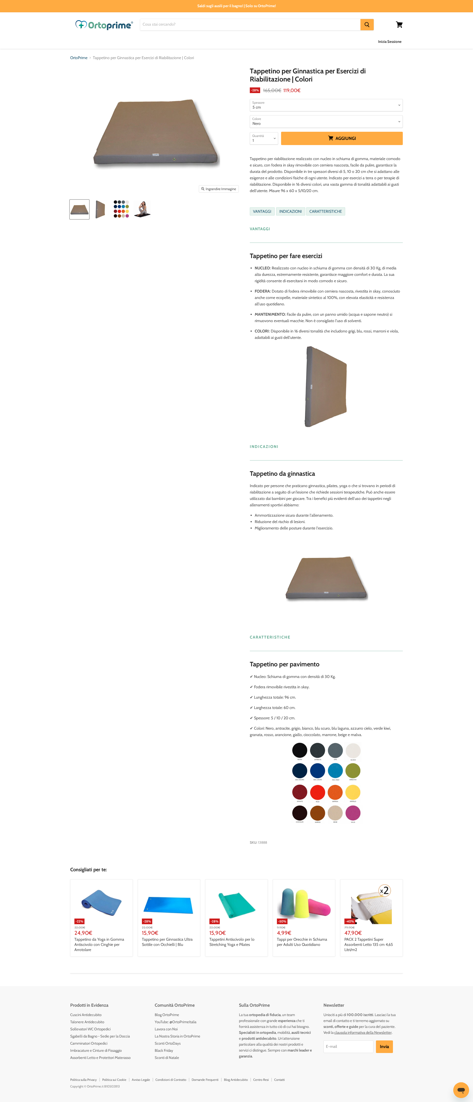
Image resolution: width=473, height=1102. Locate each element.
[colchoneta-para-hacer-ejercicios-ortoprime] (100, 209)
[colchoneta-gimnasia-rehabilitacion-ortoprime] (121, 209)
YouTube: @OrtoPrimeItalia (175, 1022)
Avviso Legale (141, 1080)
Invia (384, 1046)
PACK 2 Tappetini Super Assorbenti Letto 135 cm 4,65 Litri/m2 (368, 944)
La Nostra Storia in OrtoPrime (177, 1036)
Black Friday (164, 1050)
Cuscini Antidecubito (85, 1015)
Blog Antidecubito (236, 1080)
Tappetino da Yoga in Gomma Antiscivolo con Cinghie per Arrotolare (99, 944)
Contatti (279, 1080)
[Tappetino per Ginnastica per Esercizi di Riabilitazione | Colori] (142, 209)
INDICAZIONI (290, 211)
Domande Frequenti (205, 1080)
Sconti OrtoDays (168, 1043)
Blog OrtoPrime (167, 1015)
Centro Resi (261, 1080)
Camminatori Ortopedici (88, 1043)
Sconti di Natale (167, 1057)
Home (75, 41)
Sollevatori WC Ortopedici (90, 1029)
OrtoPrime (78, 58)
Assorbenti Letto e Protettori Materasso (100, 1057)
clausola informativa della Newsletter (363, 1032)
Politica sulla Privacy (83, 1080)
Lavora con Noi (166, 1029)
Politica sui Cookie (114, 1080)
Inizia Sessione (390, 41)
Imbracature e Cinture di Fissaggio (96, 1050)
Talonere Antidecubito (87, 1022)
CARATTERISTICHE (325, 211)
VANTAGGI (262, 211)
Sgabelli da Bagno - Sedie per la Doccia (100, 1036)
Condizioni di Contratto (170, 1080)
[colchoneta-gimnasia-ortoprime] (79, 209)
